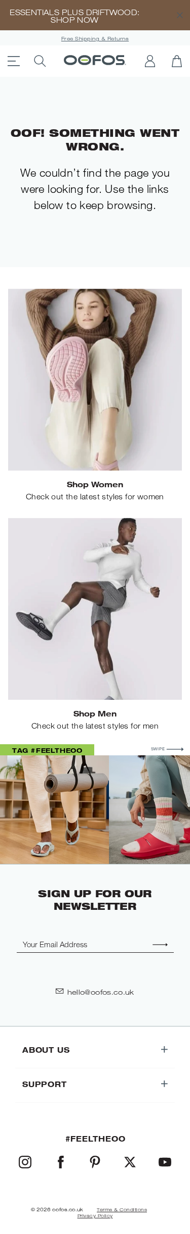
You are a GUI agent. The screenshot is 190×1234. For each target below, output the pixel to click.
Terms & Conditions (122, 1210)
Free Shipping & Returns (95, 38)
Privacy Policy (95, 1216)
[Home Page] (95, 61)
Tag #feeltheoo (47, 750)
